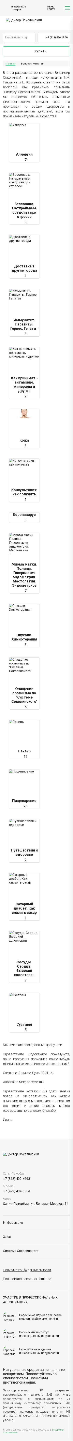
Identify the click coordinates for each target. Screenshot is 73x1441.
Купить (40, 51)
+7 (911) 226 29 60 (57, 37)
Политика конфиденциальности (27, 1270)
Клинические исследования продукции (32, 1045)
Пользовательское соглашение (27, 1279)
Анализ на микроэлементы (23, 1082)
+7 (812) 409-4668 (16, 1179)
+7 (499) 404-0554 (16, 1191)
